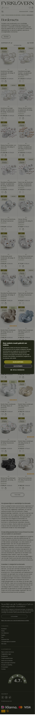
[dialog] (17, 357)
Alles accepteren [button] (18, 362)
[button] (17, 370)
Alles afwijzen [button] (18, 366)
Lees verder (13, 358)
